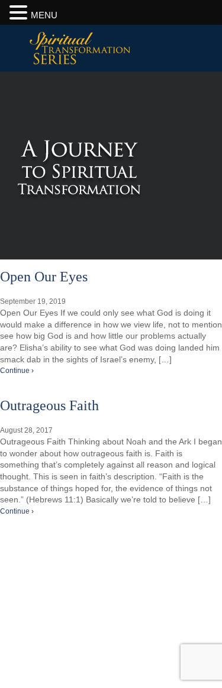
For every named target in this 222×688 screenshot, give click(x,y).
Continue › (17, 370)
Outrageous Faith (49, 405)
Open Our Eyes (44, 276)
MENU (44, 15)
